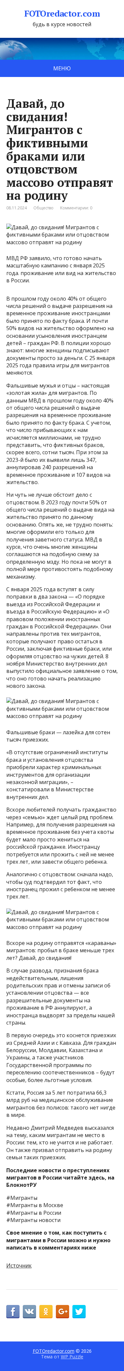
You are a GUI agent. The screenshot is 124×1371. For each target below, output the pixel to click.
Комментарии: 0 (76, 208)
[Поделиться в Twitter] (79, 1311)
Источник (19, 1265)
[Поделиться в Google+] (62, 1311)
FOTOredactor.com (62, 13)
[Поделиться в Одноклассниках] (46, 1311)
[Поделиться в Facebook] (13, 1311)
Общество (43, 208)
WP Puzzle (72, 1356)
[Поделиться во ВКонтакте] (29, 1311)
